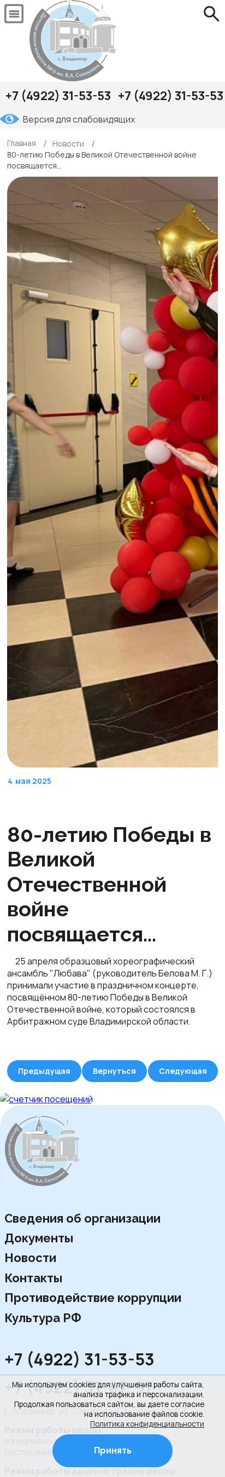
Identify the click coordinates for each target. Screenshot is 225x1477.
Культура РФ (42, 1318)
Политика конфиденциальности (147, 1424)
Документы (38, 1238)
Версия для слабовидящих (79, 119)
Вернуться (114, 1071)
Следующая (183, 1071)
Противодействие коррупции (92, 1297)
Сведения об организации (82, 1218)
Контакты (33, 1278)
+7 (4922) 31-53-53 (58, 96)
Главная (21, 143)
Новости (30, 1258)
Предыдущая (44, 1071)
